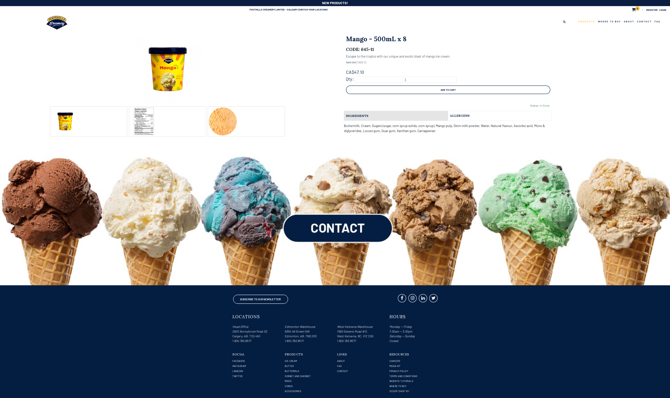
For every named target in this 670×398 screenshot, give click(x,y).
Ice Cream (291, 360)
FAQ (339, 365)
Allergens (460, 116)
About (341, 360)
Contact (342, 371)
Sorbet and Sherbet (298, 376)
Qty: (350, 78)
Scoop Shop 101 (399, 391)
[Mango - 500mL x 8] (167, 37)
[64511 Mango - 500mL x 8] (88, 121)
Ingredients (357, 116)
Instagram (239, 365)
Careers (394, 360)
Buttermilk (292, 371)
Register (652, 9)
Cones (289, 386)
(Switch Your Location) (312, 9)
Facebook (238, 360)
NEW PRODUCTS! (335, 3)
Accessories (293, 391)
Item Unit (351, 62)
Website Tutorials (401, 381)
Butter (289, 365)
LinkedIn (237, 371)
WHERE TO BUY (397, 386)
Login (662, 9)
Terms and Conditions (403, 376)
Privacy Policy (398, 371)
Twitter (237, 376)
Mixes (288, 381)
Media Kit (395, 365)
